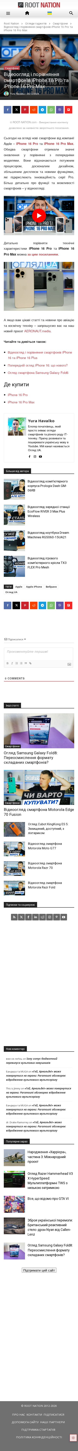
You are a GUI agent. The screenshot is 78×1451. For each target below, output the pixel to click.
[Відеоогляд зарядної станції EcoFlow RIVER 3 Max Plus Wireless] (14, 514)
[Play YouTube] (39, 216)
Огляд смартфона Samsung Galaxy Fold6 (38, 372)
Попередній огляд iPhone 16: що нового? (38, 365)
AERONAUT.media (37, 331)
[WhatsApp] (51, 109)
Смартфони (60, 23)
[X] (16, 109)
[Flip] (68, 109)
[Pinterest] (25, 109)
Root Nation (11, 23)
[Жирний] (7, 663)
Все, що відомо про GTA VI (48, 1199)
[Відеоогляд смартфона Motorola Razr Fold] (14, 888)
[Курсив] (12, 663)
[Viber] (60, 109)
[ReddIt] (33, 109)
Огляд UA (11, 592)
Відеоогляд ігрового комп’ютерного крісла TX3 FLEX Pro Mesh (47, 562)
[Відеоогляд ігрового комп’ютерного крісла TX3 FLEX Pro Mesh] (14, 566)
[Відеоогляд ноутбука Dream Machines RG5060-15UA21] (14, 540)
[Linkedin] (35, 917)
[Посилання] (30, 663)
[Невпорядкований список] (21, 663)
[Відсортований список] (16, 663)
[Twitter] (21, 917)
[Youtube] (40, 455)
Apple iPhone (34, 586)
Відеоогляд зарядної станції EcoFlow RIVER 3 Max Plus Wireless (49, 511)
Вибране (51, 586)
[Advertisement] (39, 983)
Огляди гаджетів (36, 23)
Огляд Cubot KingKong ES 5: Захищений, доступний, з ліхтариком (48, 828)
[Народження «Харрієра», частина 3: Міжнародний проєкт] (14, 1157)
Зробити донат (39, 1270)
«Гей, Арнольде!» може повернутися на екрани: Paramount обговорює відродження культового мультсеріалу (36, 1075)
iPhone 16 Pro (18, 394)
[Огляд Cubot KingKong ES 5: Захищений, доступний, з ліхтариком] (14, 829)
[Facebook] (7, 109)
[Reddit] (42, 917)
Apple (18, 586)
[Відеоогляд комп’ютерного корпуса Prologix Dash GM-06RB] (14, 489)
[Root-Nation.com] (39, 5)
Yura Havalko (41, 421)
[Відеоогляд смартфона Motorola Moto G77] (14, 849)
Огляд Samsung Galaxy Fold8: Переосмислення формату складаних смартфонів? (31, 758)
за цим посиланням (42, 254)
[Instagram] (35, 455)
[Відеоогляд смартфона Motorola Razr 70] (14, 868)
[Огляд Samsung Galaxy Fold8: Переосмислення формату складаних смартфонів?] (39, 730)
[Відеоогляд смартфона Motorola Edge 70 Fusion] (39, 787)
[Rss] (14, 917)
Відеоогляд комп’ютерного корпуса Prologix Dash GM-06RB (48, 485)
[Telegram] (42, 109)
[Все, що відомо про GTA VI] (14, 1204)
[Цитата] (25, 663)
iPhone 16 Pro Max (58, 143)
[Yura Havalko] (17, 438)
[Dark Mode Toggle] (73, 1438)
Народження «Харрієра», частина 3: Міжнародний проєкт (47, 1156)
